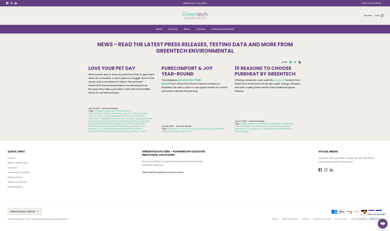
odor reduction (118, 118)
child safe (142, 113)
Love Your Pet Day (111, 68)
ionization (93, 118)
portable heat (112, 121)
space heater (218, 128)
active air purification (121, 110)
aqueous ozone (129, 113)
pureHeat (126, 126)
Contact (200, 29)
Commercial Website (222, 29)
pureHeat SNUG (110, 128)
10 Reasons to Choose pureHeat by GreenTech (265, 71)
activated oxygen (102, 110)
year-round (186, 131)
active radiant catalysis (99, 113)
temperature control (170, 131)
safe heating (123, 131)
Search (12, 158)
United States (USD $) (371, 3)
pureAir (117, 123)
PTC (266, 126)
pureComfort (116, 126)
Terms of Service (17, 181)
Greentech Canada (19, 172)
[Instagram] (11, 3)
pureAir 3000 (139, 123)
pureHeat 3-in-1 (95, 128)
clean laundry (103, 116)
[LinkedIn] (16, 3)
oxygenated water (143, 118)
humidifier (260, 123)
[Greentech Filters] (195, 15)
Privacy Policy (15, 177)
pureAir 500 (103, 126)
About (187, 29)
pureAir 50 (93, 126)
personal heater (273, 123)
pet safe (101, 121)
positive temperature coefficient (134, 121)
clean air (92, 116)
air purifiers (117, 113)
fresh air (130, 116)
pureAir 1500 (127, 123)
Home (159, 29)
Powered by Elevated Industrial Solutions (49, 219)
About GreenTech (18, 162)
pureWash (138, 128)
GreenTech (139, 116)
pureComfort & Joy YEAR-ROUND (187, 71)
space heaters (241, 131)
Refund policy (15, 186)
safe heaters (110, 131)
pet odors (92, 121)
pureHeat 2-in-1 (138, 126)
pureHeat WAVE (125, 128)
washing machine (138, 131)
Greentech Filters (22, 219)
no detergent (104, 118)
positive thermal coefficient (100, 123)
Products (173, 29)
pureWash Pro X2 (96, 131)
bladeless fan (173, 128)
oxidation (130, 118)
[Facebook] (7, 3)
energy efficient (118, 116)
